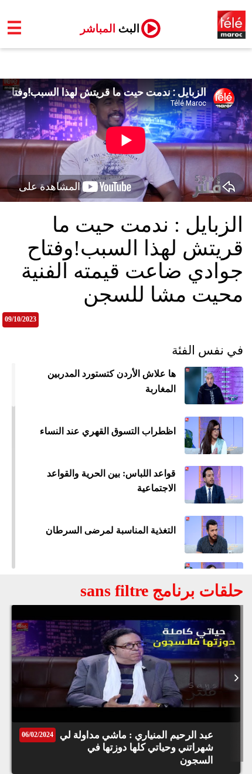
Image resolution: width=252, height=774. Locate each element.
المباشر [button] (105, 28)
